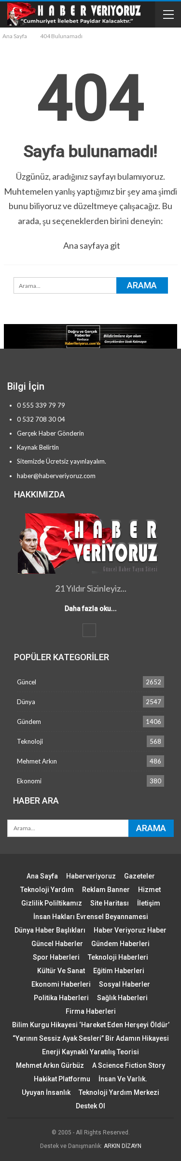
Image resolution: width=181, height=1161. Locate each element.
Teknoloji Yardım (47, 889)
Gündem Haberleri (120, 944)
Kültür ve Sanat (61, 971)
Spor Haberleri (56, 957)
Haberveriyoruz (91, 876)
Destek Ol (90, 1106)
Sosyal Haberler (124, 984)
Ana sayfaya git (91, 245)
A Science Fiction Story (128, 1065)
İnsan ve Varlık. (122, 1079)
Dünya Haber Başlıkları (49, 930)
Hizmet (149, 889)
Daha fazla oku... (91, 608)
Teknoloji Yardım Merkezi (119, 1092)
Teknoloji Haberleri (118, 957)
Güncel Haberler (57, 944)
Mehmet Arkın (37, 761)
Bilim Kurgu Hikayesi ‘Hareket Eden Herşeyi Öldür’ (90, 1025)
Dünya (26, 702)
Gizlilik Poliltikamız (51, 903)
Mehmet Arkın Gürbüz (50, 1065)
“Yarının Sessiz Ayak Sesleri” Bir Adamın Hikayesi (91, 1038)
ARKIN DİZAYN (122, 1146)
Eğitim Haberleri (118, 971)
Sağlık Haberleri (122, 998)
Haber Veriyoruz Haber (130, 930)
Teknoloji (30, 741)
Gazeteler (139, 876)
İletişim (148, 903)
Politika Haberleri (61, 998)
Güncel (26, 682)
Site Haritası (109, 903)
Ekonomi (29, 781)
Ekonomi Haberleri (61, 984)
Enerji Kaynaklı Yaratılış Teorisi (90, 1052)
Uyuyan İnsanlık (46, 1092)
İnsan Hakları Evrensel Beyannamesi (90, 916)
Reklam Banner (106, 889)
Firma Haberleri (91, 1011)
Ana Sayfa (42, 876)
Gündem (29, 721)
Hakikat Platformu (62, 1079)
